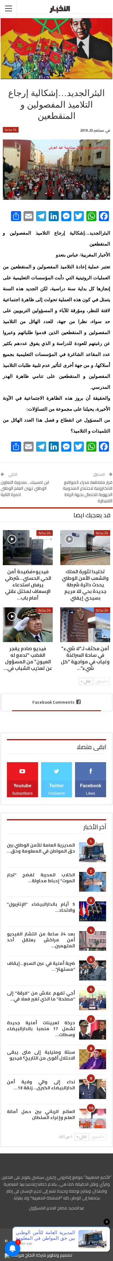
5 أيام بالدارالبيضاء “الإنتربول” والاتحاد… (41, 907)
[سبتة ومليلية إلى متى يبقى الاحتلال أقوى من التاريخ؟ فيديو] (92, 1059)
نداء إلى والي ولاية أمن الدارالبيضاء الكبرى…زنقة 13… (41, 1085)
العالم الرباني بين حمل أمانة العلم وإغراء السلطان (41, 1114)
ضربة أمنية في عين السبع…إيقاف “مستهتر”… (41, 966)
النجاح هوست (22, 1255)
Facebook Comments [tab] (53, 702)
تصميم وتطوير (59, 1255)
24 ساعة (11, 130)
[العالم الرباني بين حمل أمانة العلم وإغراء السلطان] (92, 1119)
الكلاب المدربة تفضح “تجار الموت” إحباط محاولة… (41, 878)
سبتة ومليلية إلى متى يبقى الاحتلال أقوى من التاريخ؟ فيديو (41, 1055)
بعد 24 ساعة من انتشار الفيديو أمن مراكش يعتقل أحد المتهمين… (41, 940)
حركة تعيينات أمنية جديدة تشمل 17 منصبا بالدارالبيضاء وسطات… (41, 1029)
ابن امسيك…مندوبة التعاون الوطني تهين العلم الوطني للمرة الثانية (25, 488)
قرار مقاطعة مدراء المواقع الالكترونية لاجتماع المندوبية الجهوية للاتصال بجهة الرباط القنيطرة (87, 491)
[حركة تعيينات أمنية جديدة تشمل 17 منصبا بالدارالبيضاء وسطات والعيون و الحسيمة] (92, 1030)
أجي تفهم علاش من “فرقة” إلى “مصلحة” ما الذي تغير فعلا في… (41, 996)
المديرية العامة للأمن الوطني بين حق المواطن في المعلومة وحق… (41, 848)
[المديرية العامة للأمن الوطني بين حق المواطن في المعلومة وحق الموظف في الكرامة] (92, 852)
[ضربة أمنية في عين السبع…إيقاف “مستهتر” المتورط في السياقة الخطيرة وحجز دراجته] (92, 970)
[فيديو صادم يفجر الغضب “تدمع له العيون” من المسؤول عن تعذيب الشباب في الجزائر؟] (28, 624)
